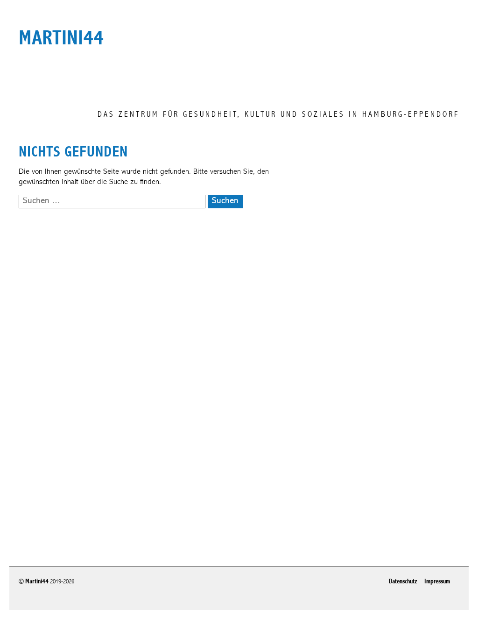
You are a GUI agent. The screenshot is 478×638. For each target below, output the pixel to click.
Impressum (437, 581)
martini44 (61, 38)
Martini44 (37, 581)
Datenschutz (403, 581)
